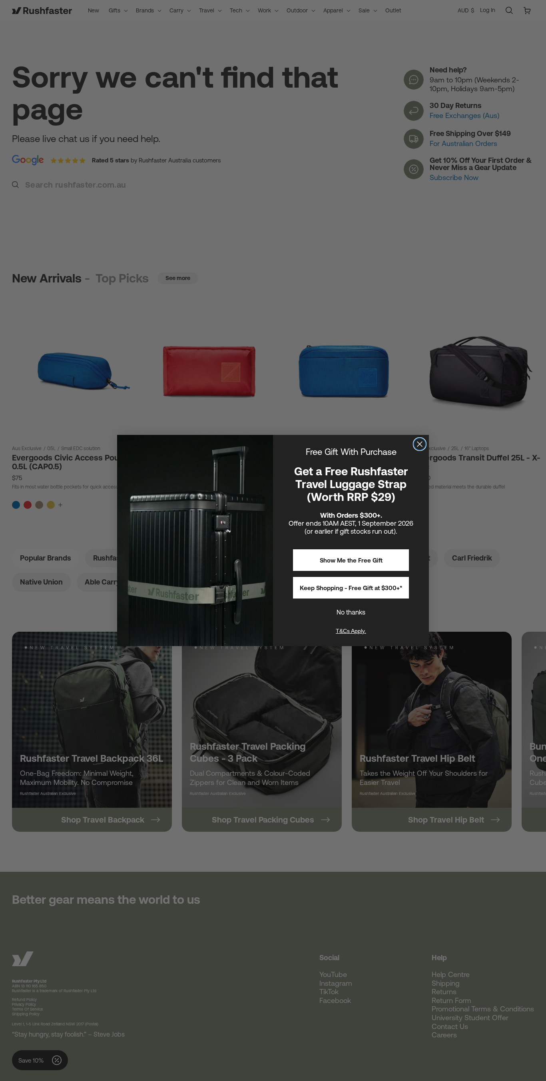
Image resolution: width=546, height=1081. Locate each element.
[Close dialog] (420, 444)
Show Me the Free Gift (351, 560)
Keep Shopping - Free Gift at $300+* (351, 588)
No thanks (351, 612)
